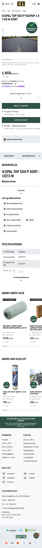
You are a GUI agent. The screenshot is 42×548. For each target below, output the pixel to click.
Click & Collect (28, 440)
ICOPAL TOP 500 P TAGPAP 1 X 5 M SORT (14, 393)
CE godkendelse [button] (12, 214)
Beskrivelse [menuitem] (9, 156)
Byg (9, 11)
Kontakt (5, 440)
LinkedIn (31, 478)
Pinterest (10, 482)
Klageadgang (28, 450)
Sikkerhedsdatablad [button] (14, 139)
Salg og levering (29, 443)
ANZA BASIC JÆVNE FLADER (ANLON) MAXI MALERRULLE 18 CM (14, 327)
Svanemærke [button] (11, 231)
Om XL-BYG (6, 450)
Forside (4, 11)
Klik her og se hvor (19, 126)
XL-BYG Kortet (7, 83)
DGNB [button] (31, 220)
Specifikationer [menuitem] (28, 156)
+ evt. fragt (6, 341)
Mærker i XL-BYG (8, 457)
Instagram (11, 478)
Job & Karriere (7, 447)
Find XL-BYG (6, 443)
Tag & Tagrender (16, 11)
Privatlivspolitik (28, 454)
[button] (4, 98)
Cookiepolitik (28, 457)
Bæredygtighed (7, 454)
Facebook (10, 473)
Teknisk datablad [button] (13, 225)
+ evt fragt (5, 77)
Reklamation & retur (31, 447)
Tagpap (24, 11)
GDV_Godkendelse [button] (13, 220)
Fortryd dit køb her (30, 461)
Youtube (31, 473)
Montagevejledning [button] (14, 203)
